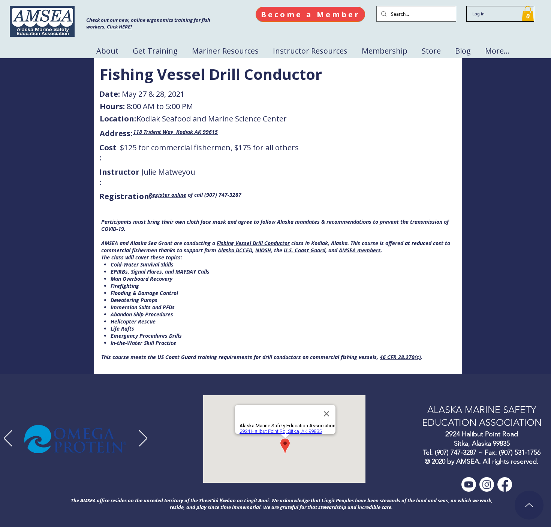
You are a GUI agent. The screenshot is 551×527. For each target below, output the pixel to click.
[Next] (143, 439)
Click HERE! (119, 26)
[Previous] (8, 439)
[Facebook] (504, 484)
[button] (527, 13)
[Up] (529, 505)
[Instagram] (486, 484)
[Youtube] (468, 484)
